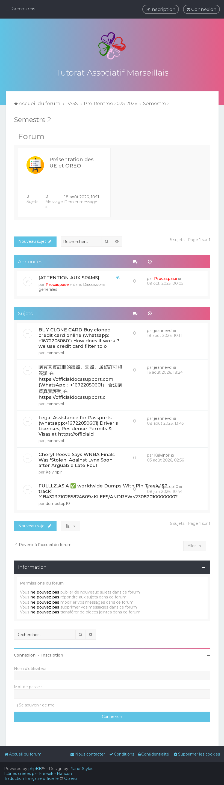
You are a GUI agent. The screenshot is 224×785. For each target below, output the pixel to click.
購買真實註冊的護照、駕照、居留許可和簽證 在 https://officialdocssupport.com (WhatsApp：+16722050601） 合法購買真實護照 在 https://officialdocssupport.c (80, 382)
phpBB (35, 768)
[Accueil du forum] (112, 45)
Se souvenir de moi (37, 705)
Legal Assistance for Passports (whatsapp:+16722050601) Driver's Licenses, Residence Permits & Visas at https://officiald (78, 426)
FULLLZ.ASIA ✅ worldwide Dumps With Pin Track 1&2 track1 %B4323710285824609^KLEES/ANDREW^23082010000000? (108, 491)
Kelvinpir (54, 472)
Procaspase (57, 284)
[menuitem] (201, 9)
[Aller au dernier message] (180, 278)
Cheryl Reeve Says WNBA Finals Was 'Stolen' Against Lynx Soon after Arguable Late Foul (77, 460)
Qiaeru (70, 778)
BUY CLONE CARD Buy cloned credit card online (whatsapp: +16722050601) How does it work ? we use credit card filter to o (79, 338)
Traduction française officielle (31, 778)
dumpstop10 (58, 503)
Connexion (25, 655)
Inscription (52, 655)
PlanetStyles (81, 768)
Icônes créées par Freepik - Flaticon (38, 773)
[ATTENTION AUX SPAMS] (69, 277)
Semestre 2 (32, 119)
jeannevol (55, 352)
